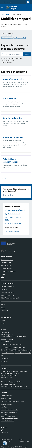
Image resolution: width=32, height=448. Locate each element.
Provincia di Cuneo (6, 398)
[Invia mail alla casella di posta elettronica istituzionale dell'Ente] (14, 344)
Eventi (3, 323)
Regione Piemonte (7, 2)
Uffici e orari (4, 358)
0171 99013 (10, 339)
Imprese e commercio (7, 295)
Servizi (7, 14)
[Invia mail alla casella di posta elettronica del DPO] (16, 371)
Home (2, 14)
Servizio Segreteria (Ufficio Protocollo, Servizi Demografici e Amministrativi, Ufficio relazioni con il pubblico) (16, 353)
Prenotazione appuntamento (9, 419)
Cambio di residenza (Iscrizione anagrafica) (13, 38)
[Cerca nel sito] (26, 8)
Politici (3, 274)
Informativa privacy (6, 404)
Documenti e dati (6, 263)
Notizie (3, 308)
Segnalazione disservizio (8, 416)
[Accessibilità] (4, 443)
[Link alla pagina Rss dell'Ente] (2, 430)
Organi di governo (6, 268)
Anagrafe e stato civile (7, 287)
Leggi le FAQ (4, 414)
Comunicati (4, 310)
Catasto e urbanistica (7, 292)
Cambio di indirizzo (6, 36)
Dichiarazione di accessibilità (9, 410)
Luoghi (3, 320)
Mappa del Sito (24, 441)
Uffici (2, 277)
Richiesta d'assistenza (7, 421)
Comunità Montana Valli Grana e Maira (12, 401)
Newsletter (4, 432)
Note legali (4, 407)
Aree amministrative (7, 260)
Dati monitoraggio (6, 439)
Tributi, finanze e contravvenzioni (10, 298)
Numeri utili (4, 361)
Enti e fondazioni (6, 265)
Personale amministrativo (8, 271)
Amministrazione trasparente (9, 412)
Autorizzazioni (5, 289)
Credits (10, 441)
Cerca (27, 54)
